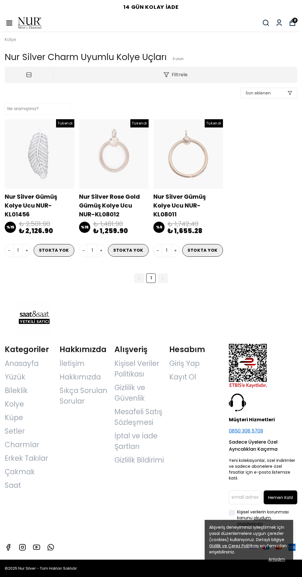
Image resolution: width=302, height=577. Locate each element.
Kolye (10, 39)
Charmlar (22, 445)
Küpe (14, 417)
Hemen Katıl (280, 497)
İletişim (72, 363)
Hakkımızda (80, 377)
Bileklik (16, 390)
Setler (15, 431)
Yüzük (15, 377)
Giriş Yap (184, 363)
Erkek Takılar (26, 458)
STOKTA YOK (54, 250)
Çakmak (20, 472)
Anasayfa (22, 363)
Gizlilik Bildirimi (139, 460)
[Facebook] (8, 547)
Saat (13, 485)
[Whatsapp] (50, 547)
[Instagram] (22, 547)
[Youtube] (36, 547)
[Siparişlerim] (279, 22)
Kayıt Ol (182, 377)
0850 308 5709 (246, 430)
